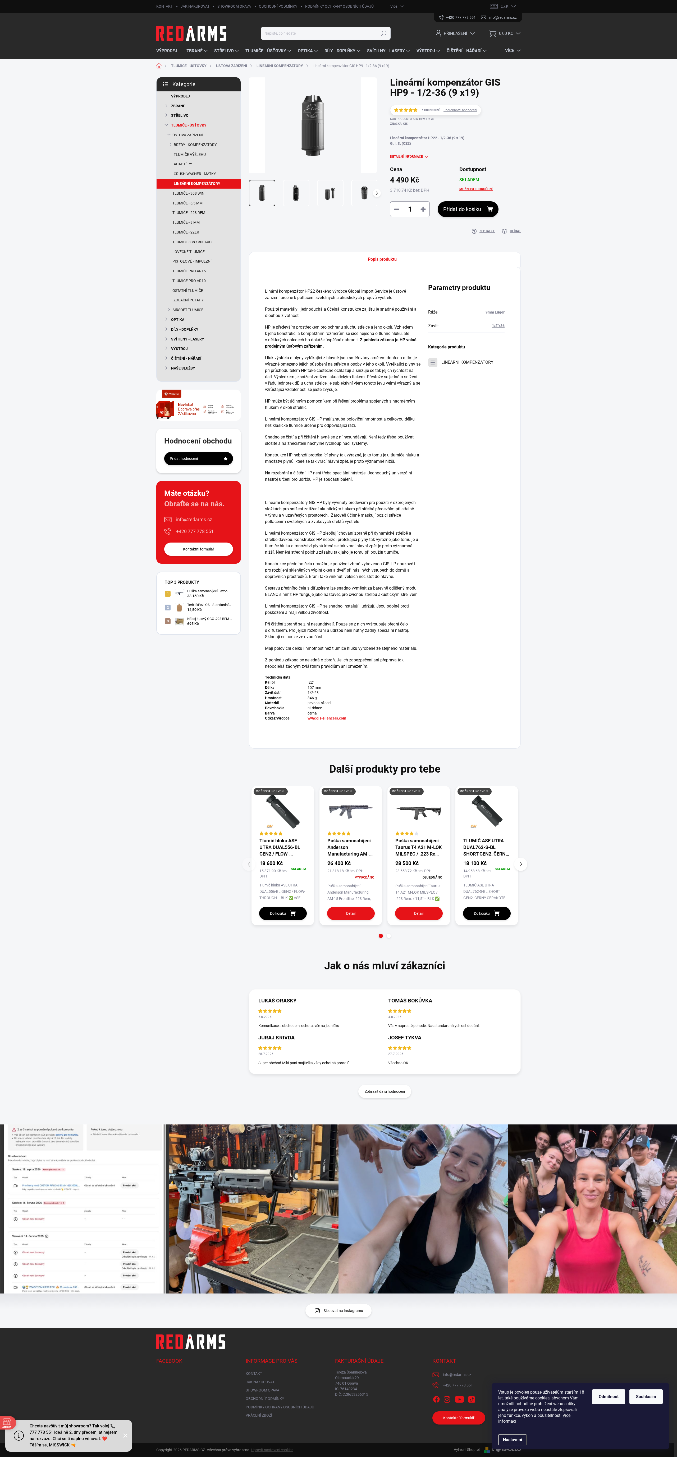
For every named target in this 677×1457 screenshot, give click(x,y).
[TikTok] (471, 1398)
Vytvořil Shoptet (467, 1449)
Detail (350, 913)
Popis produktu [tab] (382, 259)
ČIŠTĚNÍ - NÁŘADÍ (186, 358)
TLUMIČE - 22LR (185, 232)
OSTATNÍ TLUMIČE (187, 290)
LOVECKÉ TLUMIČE (188, 252)
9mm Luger (495, 312)
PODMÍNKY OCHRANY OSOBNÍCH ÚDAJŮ (339, 6)
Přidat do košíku (462, 209)
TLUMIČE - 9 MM (186, 222)
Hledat (383, 33)
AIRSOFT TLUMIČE (187, 310)
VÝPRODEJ (180, 96)
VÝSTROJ (179, 349)
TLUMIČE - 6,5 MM (187, 203)
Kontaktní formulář (198, 549)
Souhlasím (646, 1396)
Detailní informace (406, 156)
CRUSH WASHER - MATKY (195, 174)
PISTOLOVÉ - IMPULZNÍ (192, 261)
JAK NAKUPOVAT (195, 6)
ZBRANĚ (178, 106)
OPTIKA (177, 319)
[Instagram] (447, 1398)
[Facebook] (436, 1398)
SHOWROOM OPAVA (234, 6)
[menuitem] (168, 51)
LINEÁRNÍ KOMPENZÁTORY (197, 183)
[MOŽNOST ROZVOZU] (282, 811)
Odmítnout (609, 1396)
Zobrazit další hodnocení (385, 1091)
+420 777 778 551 (195, 531)
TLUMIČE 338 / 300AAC (192, 242)
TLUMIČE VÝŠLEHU (190, 154)
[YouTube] (459, 1398)
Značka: (399, 123)
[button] (381, 936)
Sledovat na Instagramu (343, 1311)
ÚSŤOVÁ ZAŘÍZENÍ (187, 135)
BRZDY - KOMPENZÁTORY (195, 145)
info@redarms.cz (194, 519)
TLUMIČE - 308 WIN (188, 193)
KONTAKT (164, 6)
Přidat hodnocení (184, 458)
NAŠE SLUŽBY (183, 368)
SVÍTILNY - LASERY (187, 339)
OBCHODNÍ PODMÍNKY (278, 6)
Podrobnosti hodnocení (460, 110)
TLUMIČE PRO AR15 (189, 271)
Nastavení (512, 1439)
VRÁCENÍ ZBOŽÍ (259, 1415)
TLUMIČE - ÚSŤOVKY (189, 125)
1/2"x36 (498, 326)
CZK (505, 6)
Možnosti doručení (476, 189)
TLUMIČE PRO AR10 (189, 281)
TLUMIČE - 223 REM (188, 213)
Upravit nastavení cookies (272, 1450)
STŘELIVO (180, 115)
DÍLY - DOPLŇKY (184, 329)
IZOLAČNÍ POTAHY (188, 300)
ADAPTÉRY (183, 164)
